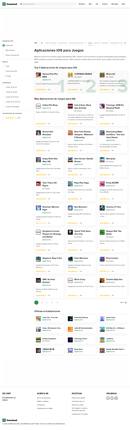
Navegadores (105, 43)
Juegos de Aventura (12, 97)
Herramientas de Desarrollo (76, 43)
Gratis (7, 66)
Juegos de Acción (11, 87)
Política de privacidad (78, 398)
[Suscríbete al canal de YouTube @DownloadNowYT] (116, 398)
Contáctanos (41, 405)
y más (18, 118)
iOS (97, 4)
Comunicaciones (62, 43)
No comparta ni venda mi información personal (79, 409)
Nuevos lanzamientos (12, 55)
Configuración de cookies (80, 414)
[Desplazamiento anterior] (42, 43)
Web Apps (114, 4)
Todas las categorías (50, 43)
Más (123, 4)
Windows (82, 4)
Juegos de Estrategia (12, 107)
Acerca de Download (43, 398)
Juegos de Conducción (13, 102)
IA (85, 43)
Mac (90, 4)
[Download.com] (9, 4)
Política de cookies (77, 405)
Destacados (9, 45)
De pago (8, 76)
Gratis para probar (11, 71)
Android (104, 4)
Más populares (10, 50)
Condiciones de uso (78, 401)
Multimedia (97, 43)
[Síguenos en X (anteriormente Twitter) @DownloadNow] (112, 398)
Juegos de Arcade (11, 92)
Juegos (90, 43)
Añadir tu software (43, 401)
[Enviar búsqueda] (21, 4)
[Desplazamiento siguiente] (125, 43)
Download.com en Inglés (45, 408)
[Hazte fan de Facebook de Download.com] (108, 398)
